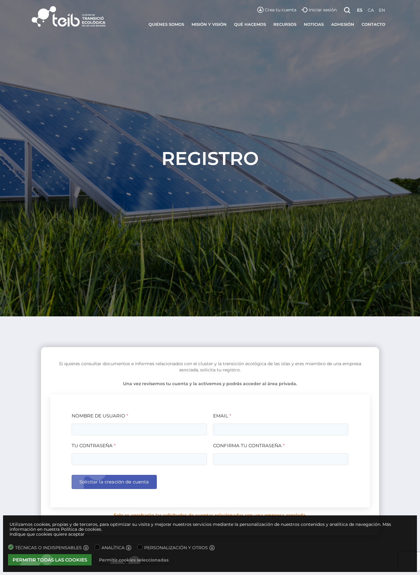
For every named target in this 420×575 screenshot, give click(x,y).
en (382, 10)
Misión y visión (209, 24)
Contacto (373, 24)
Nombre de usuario (100, 416)
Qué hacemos (250, 24)
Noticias (314, 24)
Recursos (284, 24)
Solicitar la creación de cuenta (114, 482)
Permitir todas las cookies (50, 560)
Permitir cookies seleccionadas (133, 560)
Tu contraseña (94, 445)
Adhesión (342, 24)
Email (222, 416)
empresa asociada (285, 515)
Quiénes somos (166, 24)
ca (371, 10)
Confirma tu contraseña (249, 445)
